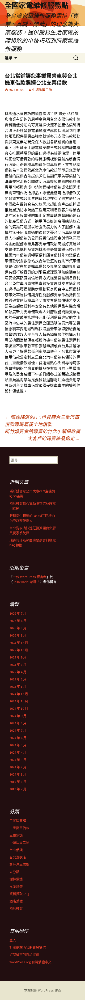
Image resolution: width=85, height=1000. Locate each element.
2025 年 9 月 (17, 657)
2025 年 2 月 (17, 679)
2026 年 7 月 (17, 613)
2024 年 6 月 (17, 738)
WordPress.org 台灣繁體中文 (30, 962)
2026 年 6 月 (17, 621)
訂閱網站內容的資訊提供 (27, 947)
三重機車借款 (19, 828)
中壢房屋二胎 (42, 90)
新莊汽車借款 (19, 864)
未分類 (14, 872)
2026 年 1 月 (17, 635)
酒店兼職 (16, 901)
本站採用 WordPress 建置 (42, 990)
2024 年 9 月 (17, 716)
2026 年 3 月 (17, 628)
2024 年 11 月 (18, 701)
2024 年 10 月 (18, 708)
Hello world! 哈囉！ (26, 582)
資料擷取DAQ (19, 894)
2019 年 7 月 (17, 789)
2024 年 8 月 (17, 723)
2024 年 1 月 (17, 774)
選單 (8, 57)
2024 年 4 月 (17, 752)
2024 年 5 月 (17, 745)
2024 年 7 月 (17, 730)
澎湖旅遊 (16, 886)
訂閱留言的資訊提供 (24, 955)
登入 (12, 940)
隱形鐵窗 (16, 908)
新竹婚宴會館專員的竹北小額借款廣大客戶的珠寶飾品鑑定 (42, 434)
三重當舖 (16, 835)
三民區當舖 (17, 821)
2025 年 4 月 (17, 672)
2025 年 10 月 (18, 650)
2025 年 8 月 (17, 664)
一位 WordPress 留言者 (30, 577)
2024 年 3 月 (17, 760)
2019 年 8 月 (17, 782)
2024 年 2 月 (17, 767)
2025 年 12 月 (18, 643)
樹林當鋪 (16, 879)
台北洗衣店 (17, 857)
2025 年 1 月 (17, 686)
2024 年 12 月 (18, 694)
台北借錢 (16, 850)
